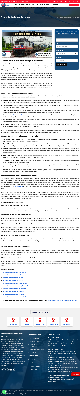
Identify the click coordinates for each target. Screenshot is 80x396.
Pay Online (34, 7)
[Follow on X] (8, 369)
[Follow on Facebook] (2, 369)
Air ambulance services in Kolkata (14, 294)
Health (65, 390)
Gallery (70, 390)
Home (15, 4)
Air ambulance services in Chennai (14, 272)
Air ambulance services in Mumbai (14, 297)
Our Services (30, 4)
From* (57, 37)
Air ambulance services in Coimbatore (15, 275)
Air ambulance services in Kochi (13, 291)
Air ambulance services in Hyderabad (15, 286)
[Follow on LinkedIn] (11, 369)
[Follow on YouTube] (14, 369)
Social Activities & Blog (21, 7)
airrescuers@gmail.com (60, 375)
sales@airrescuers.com (56, 377)
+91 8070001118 (62, 301)
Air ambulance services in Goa (13, 280)
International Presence (52, 390)
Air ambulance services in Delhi (13, 278)
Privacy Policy (52, 7)
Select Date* (59, 50)
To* (57, 44)
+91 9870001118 (51, 301)
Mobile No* (59, 57)
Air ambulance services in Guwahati (15, 283)
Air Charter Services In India (27, 390)
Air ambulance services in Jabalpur (14, 289)
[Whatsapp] (4, 392)
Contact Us (43, 7)
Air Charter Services (42, 4)
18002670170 (72, 301)
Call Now (76, 374)
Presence (55, 4)
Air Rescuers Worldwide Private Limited (61, 340)
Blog (61, 390)
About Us (22, 4)
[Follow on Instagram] (5, 369)
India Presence (40, 390)
